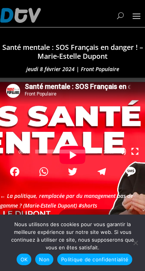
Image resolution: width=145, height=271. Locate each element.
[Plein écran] (135, 151)
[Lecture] (10, 151)
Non (44, 259)
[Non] (135, 243)
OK (24, 259)
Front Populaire (100, 69)
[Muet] (122, 151)
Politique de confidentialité (94, 259)
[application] (72, 118)
